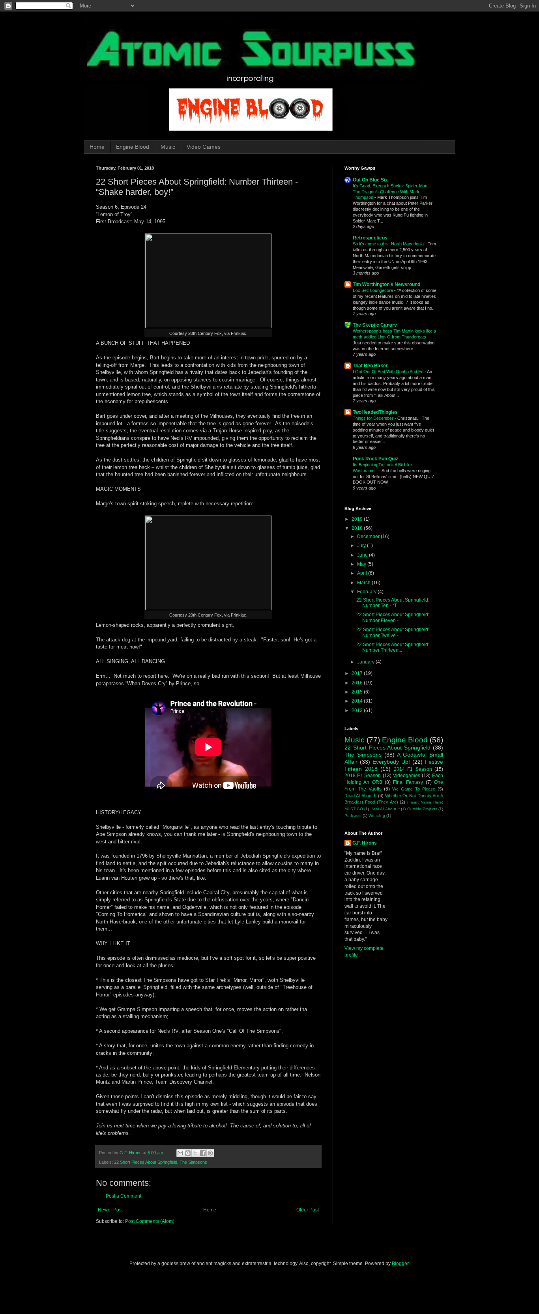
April (362, 573)
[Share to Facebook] (203, 1153)
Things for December (374, 418)
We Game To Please (413, 789)
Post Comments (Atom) (149, 1221)
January (366, 662)
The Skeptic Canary (375, 325)
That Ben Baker (370, 365)
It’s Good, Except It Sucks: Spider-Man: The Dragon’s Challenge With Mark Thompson (391, 191)
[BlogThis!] (188, 1153)
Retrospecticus (370, 238)
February (367, 591)
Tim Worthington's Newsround (386, 284)
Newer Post (110, 1210)
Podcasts (352, 815)
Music (168, 147)
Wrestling (377, 815)
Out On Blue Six (370, 180)
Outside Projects (422, 809)
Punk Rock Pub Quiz (375, 459)
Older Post (307, 1210)
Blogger (400, 1263)
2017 (358, 673)
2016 (358, 683)
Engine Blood (132, 147)
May (362, 564)
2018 (358, 528)
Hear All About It (385, 809)
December (369, 536)
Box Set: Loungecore (373, 290)
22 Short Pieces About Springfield (145, 1162)
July (362, 545)
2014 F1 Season (413, 769)
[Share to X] (195, 1153)
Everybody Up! (391, 762)
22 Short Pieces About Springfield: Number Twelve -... (392, 632)
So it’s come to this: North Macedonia (389, 243)
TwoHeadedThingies (375, 412)
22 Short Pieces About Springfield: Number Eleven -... (392, 617)
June (363, 555)
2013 (358, 710)
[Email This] (180, 1153)
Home (97, 147)
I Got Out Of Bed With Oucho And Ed (389, 371)
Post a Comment (123, 1196)
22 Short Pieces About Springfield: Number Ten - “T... (392, 602)
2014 (358, 701)
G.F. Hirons (364, 843)
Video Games (204, 147)
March (364, 582)
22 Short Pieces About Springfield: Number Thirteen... (392, 647)
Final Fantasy (408, 782)
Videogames (406, 775)
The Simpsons (193, 1162)
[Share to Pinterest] (210, 1153)
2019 (358, 519)
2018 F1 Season (362, 775)
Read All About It (360, 795)
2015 (358, 692)
